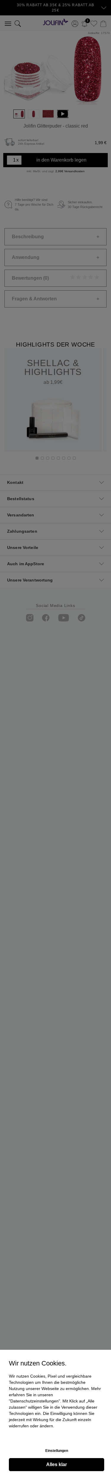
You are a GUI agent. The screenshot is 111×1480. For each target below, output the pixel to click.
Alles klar (56, 1464)
